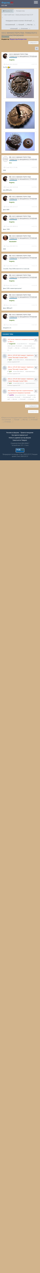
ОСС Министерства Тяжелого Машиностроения (19, 34)
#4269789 (34, 167)
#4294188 (34, 285)
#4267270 (34, 64)
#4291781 (34, 226)
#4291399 (34, 207)
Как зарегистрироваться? (20, 435)
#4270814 (34, 187)
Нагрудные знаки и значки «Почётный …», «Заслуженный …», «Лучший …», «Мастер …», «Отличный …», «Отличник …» (21, 397)
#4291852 (34, 246)
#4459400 (34, 325)
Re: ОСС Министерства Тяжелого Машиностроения (23, 158)
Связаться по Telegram (20, 440)
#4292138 (34, 266)
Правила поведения (26, 432)
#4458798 (34, 305)
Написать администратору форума (20, 438)
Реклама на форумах (12, 432)
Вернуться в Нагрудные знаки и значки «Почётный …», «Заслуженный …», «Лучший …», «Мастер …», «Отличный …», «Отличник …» (19, 420)
